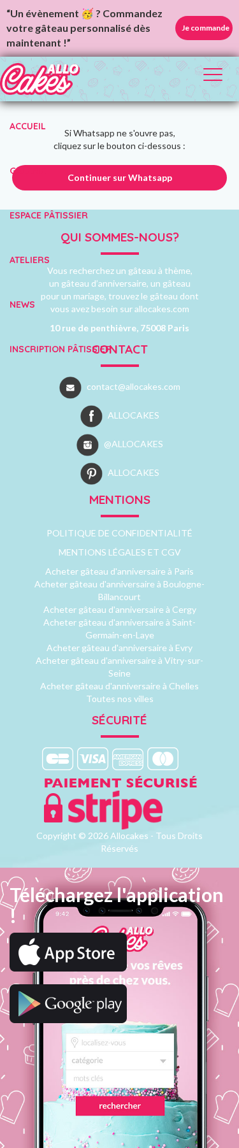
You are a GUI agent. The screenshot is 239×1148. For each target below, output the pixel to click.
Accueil (28, 126)
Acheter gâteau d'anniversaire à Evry (119, 647)
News (22, 304)
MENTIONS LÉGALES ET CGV (120, 552)
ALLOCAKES (133, 415)
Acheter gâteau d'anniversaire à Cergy (119, 609)
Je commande (205, 27)
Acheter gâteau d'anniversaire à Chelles (119, 685)
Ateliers (30, 260)
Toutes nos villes (120, 698)
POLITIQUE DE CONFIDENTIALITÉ (119, 532)
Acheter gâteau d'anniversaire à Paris (119, 571)
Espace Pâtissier (49, 215)
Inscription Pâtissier (61, 349)
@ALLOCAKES (133, 443)
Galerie (28, 170)
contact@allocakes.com (133, 386)
